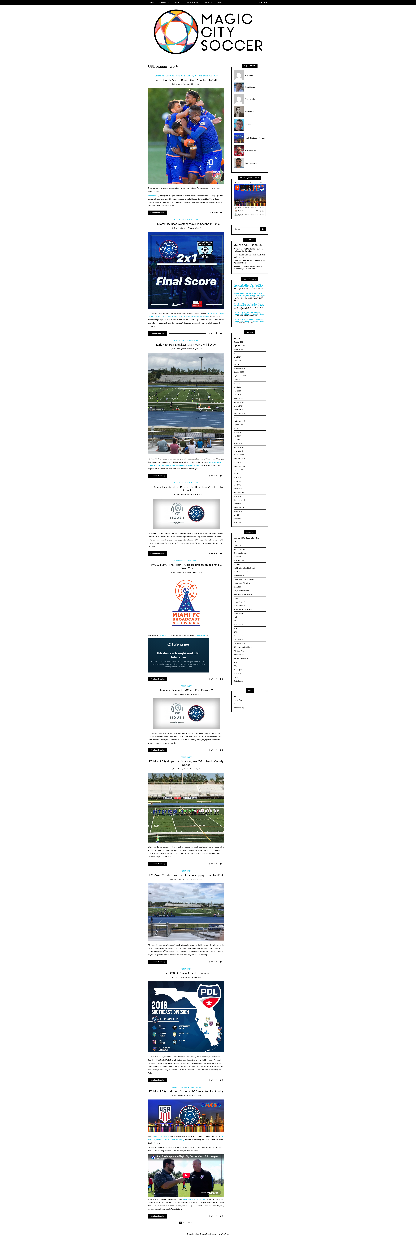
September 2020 (240, 376)
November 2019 (239, 413)
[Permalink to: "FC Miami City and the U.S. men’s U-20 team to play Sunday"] (186, 1115)
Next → (189, 1223)
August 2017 (238, 511)
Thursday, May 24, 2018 (194, 879)
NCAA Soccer (238, 624)
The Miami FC (178, 2)
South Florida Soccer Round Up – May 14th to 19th (186, 80)
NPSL (235, 632)
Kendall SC (237, 587)
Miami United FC (192, 2)
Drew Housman (179, 694)
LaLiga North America (241, 591)
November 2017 (239, 500)
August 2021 (238, 349)
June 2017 (237, 519)
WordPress (225, 1234)
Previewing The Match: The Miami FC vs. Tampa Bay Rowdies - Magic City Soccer (248, 286)
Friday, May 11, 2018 (194, 1095)
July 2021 (237, 353)
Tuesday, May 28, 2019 (194, 494)
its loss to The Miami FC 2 (161, 1136)
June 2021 (237, 357)
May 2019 (237, 436)
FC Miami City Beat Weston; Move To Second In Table (186, 224)
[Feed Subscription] (177, 67)
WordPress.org (239, 708)
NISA (235, 628)
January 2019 (238, 451)
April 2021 (237, 364)
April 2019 (237, 440)
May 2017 (237, 522)
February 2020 (239, 402)
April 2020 (237, 394)
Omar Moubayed (179, 228)
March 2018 (238, 489)
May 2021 (237, 361)
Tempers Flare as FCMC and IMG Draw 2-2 (186, 690)
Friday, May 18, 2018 (194, 977)
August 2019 (238, 425)
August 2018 (238, 470)
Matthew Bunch (178, 572)
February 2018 (239, 492)
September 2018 (239, 466)
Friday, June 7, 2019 (194, 228)
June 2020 (237, 387)
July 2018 (237, 474)
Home (152, 2)
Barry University (239, 549)
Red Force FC (238, 636)
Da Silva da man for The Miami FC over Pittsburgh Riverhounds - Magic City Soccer (250, 294)
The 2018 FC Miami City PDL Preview (186, 973)
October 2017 (238, 504)
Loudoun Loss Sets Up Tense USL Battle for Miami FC (249, 256)
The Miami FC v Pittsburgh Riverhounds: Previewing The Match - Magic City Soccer (249, 320)
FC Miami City (207, 2)
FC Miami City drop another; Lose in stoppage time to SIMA (186, 875)
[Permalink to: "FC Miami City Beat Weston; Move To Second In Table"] (186, 270)
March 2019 (238, 443)
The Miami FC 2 (192, 560)
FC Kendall (237, 557)
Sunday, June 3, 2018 (194, 769)
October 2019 (238, 417)
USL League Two (205, 76)
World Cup (237, 673)
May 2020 (237, 391)
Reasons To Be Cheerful (244, 323)
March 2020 (238, 398)
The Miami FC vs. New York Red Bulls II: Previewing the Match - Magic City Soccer (249, 304)
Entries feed (238, 700)
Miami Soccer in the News (243, 609)
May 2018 (237, 481)
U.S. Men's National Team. (192, 1087)
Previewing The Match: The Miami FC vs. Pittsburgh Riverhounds (248, 268)
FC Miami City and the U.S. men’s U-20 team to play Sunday (186, 1091)
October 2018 (239, 462)
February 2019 (239, 447)
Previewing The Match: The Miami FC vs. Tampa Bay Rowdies (248, 250)
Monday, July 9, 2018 (194, 694)
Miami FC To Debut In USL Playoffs (248, 245)
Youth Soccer (238, 681)
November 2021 (239, 338)
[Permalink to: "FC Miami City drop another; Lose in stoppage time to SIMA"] (186, 912)
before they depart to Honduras (194, 1199)
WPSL (216, 76)
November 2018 (239, 458)
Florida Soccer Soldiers (242, 572)
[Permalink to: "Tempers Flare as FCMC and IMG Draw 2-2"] (186, 713)
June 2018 (237, 477)
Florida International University (245, 568)
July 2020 (237, 383)
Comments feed (239, 704)
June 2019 (237, 432)
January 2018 (238, 496)
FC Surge (157, 76)
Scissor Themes (200, 1234)
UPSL (235, 662)
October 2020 (239, 372)
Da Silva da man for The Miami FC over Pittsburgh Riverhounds (249, 262)
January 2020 (238, 406)
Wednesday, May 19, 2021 (191, 84)
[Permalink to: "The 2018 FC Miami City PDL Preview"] (186, 1017)
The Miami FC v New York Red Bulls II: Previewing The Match (248, 308)
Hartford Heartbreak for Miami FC (248, 316)
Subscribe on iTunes (241, 183)
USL (196, 76)
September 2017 (239, 507)
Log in (236, 696)
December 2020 (239, 368)
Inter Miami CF (164, 2)
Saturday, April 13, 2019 (194, 572)
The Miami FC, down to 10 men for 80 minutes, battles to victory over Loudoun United (248, 298)
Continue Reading (157, 212)
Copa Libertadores (240, 553)
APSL (235, 542)
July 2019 (237, 428)
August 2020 (238, 379)
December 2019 (239, 410)
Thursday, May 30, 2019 (194, 349)
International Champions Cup (244, 579)
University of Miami (241, 658)
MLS (178, 76)
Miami (236, 598)
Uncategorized (239, 654)
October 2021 (239, 342)
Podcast (219, 2)
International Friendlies (242, 583)
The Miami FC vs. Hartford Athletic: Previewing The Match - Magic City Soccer (249, 313)
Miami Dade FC (239, 602)
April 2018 (237, 485)
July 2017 (237, 515)
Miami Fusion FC (239, 606)
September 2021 (239, 346)
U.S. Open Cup (239, 651)
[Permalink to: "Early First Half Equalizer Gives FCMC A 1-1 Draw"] (186, 403)
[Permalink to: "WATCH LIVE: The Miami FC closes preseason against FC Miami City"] (186, 603)
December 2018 (239, 455)
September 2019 (239, 421)
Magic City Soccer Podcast (243, 594)
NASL (236, 621)
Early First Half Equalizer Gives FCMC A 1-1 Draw (186, 344)
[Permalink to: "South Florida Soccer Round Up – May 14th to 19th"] (186, 136)
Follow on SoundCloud (257, 183)
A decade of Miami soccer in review (246, 538)
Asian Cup (237, 545)
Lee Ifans (177, 84)
